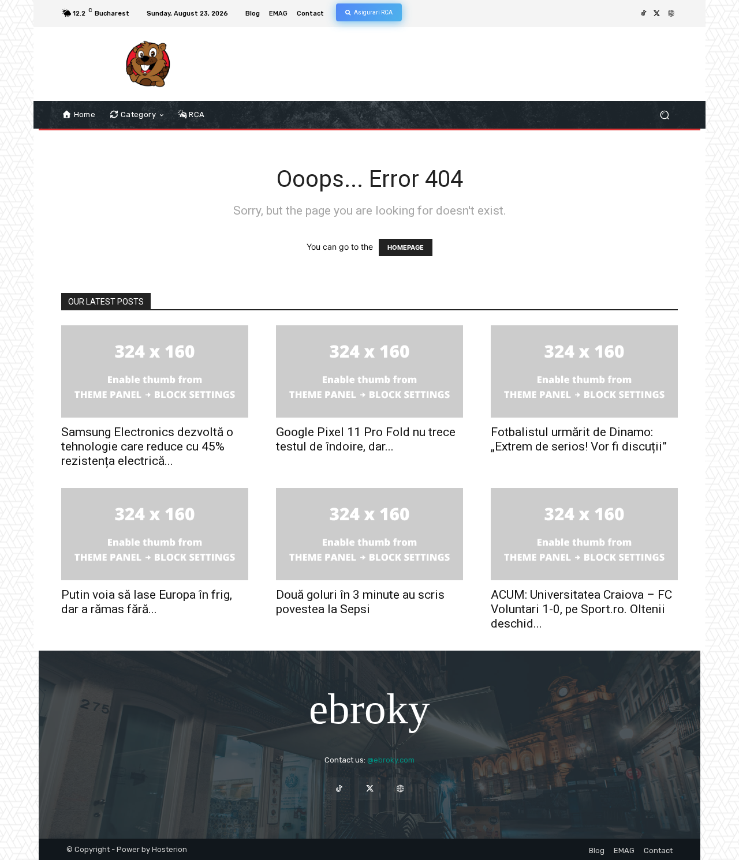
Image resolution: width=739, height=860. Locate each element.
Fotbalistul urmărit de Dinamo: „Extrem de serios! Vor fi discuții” (579, 439)
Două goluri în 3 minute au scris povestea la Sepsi (360, 602)
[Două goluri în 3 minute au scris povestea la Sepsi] (369, 534)
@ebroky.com (391, 760)
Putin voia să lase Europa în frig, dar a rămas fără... (146, 602)
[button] (664, 115)
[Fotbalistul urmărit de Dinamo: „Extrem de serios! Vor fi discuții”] (584, 371)
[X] (657, 14)
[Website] (671, 14)
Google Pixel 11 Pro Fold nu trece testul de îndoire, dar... (366, 439)
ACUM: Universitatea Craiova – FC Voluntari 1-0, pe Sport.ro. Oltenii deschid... (581, 609)
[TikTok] (643, 14)
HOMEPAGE (405, 247)
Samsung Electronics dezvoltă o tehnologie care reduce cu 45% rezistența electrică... (147, 446)
